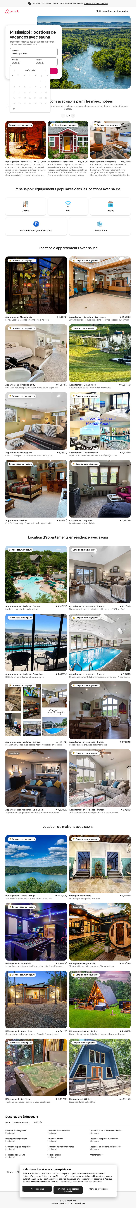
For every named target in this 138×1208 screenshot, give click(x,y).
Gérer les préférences (98, 1189)
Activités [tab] (38, 1122)
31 (14, 109)
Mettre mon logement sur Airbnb (112, 11)
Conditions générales (76, 1203)
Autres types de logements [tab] (17, 1122)
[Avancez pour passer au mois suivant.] (45, 70)
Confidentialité (57, 1203)
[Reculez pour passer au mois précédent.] (14, 70)
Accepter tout (37, 1189)
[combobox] (33, 53)
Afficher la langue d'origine (96, 3)
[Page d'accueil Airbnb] (12, 11)
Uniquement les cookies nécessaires (68, 1190)
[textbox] (22, 62)
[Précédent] (63, 116)
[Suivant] (73, 116)
